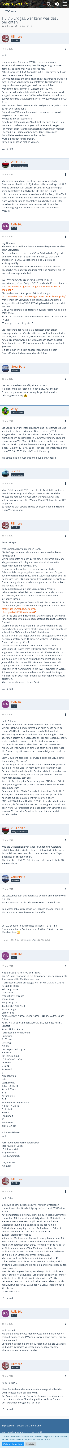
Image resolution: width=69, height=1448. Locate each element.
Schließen (30, 1444)
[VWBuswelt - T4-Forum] (17, 4)
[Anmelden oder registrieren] (57, 4)
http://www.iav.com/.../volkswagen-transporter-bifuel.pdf (32, 296)
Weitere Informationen (13, 1444)
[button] (65, 4)
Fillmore (9, 26)
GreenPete (32, 939)
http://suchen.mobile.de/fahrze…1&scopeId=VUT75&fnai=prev (19, 610)
